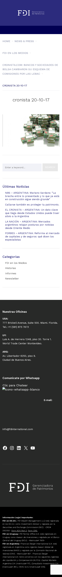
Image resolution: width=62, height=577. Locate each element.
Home (6, 41)
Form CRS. (33, 530)
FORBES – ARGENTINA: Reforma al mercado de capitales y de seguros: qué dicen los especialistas (32, 236)
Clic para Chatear (15, 385)
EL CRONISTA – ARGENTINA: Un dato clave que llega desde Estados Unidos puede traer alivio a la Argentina (32, 213)
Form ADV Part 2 (19, 530)
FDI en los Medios (16, 262)
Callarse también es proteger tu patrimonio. (32, 204)
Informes (10, 273)
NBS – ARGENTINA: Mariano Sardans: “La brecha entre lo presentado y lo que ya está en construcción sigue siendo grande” (32, 196)
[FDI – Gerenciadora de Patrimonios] (31, 13)
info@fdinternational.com (17, 429)
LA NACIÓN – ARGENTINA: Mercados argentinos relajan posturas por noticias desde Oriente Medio (29, 225)
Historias (10, 268)
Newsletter (12, 278)
